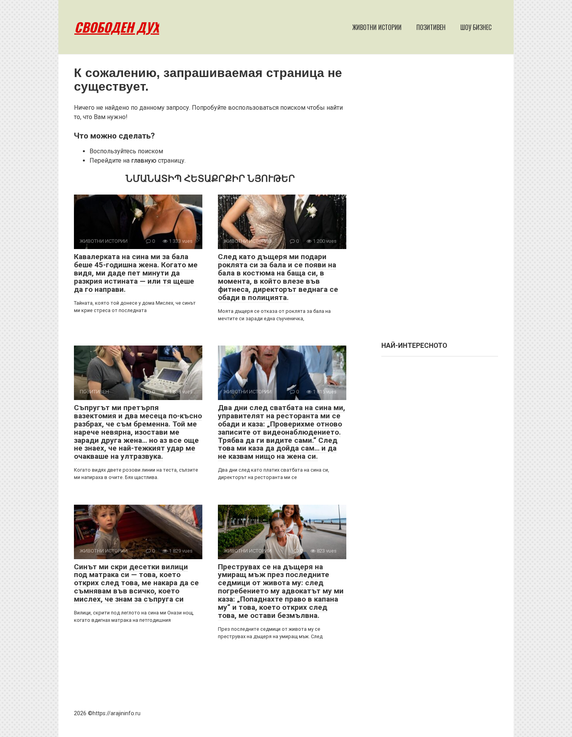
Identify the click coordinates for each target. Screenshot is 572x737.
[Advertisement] (439, 201)
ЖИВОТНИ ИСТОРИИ (377, 27)
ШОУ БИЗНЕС (475, 27)
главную (143, 160)
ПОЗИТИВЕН (431, 27)
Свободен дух (116, 27)
